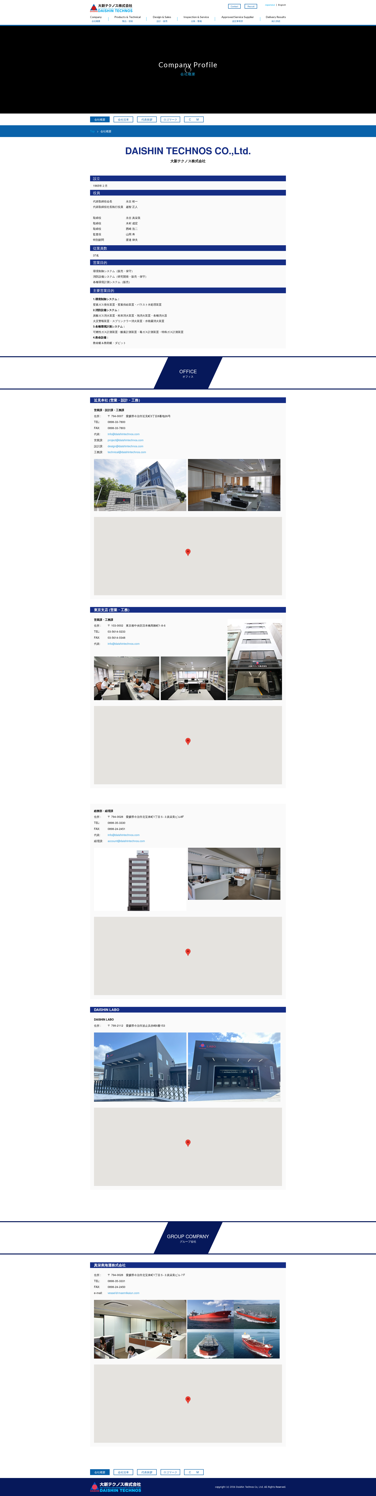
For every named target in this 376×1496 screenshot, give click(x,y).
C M (194, 119)
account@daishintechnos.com (126, 841)
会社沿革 (123, 119)
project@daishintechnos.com (126, 440)
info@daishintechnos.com (124, 434)
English (282, 5)
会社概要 (99, 119)
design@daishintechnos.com (125, 446)
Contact (234, 6)
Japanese (270, 5)
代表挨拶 (146, 119)
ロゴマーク (170, 119)
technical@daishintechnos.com (127, 452)
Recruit (251, 6)
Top (92, 131)
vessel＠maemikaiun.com (123, 1293)
